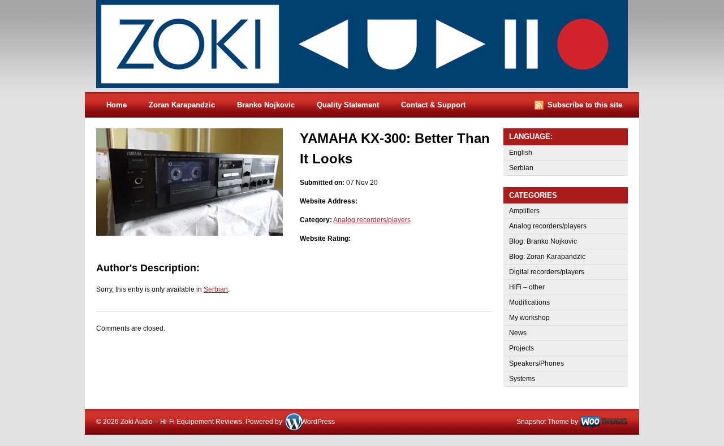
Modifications (529, 302)
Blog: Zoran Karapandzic (547, 257)
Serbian (216, 289)
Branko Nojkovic (266, 105)
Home (116, 105)
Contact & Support (433, 105)
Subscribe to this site (585, 105)
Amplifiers (524, 211)
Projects (521, 348)
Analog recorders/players (372, 220)
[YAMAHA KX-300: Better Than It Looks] (189, 233)
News (518, 333)
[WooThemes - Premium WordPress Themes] (604, 422)
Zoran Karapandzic (182, 105)
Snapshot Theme (542, 422)
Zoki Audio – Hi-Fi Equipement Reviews (373, 46)
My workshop (529, 318)
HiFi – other (527, 287)
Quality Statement (348, 105)
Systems (522, 379)
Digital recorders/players (546, 272)
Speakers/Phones (536, 363)
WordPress (318, 422)
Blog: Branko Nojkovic (543, 241)
